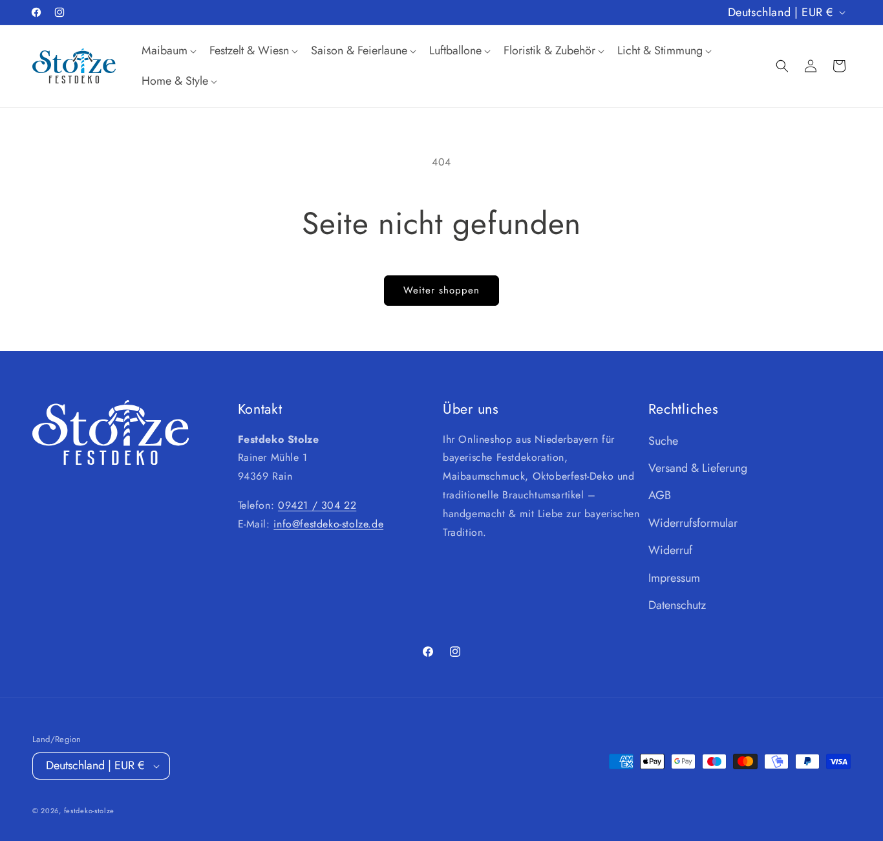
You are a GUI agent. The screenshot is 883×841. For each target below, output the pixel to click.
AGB (659, 495)
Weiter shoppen (441, 290)
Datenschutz (677, 605)
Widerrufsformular (693, 523)
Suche (663, 440)
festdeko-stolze (89, 811)
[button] (168, 51)
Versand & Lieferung (697, 468)
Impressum (674, 578)
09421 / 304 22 (317, 505)
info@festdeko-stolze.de (328, 523)
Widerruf (670, 550)
